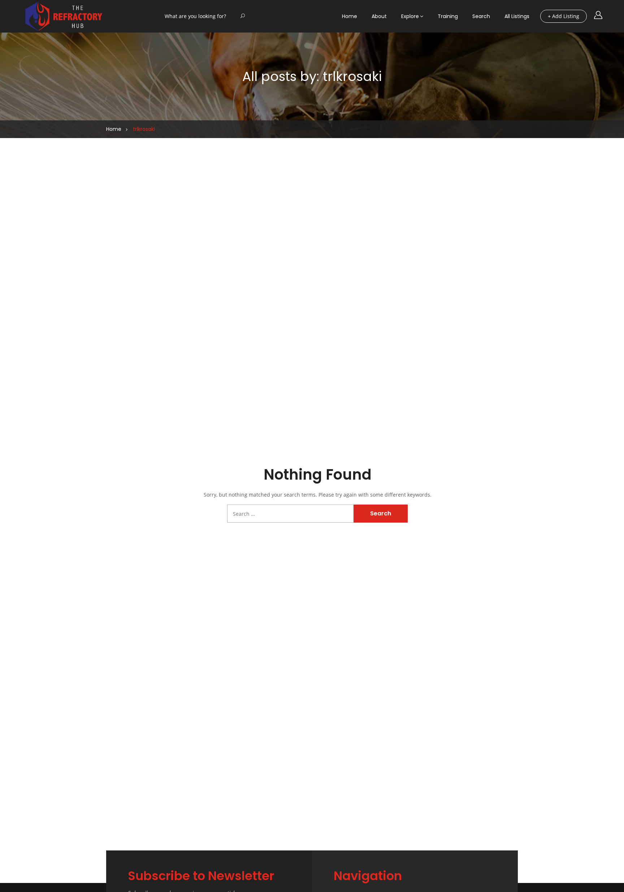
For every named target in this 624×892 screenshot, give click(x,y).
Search (481, 16)
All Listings (516, 16)
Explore (410, 16)
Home (349, 16)
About (379, 16)
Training (448, 16)
